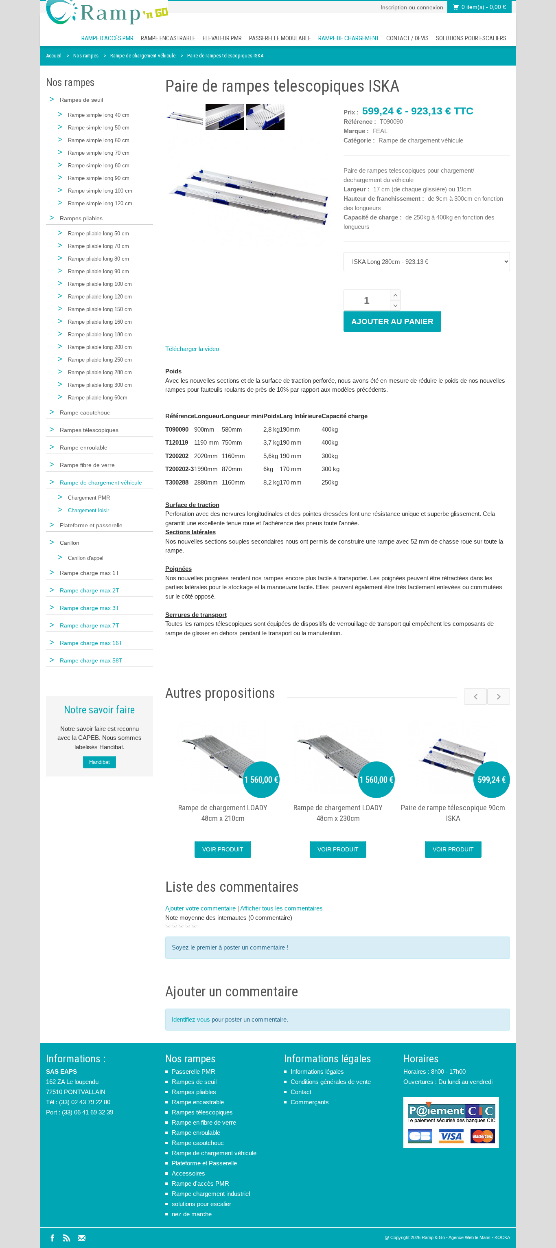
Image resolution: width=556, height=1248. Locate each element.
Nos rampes (86, 56)
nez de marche (192, 1214)
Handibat (99, 762)
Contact (301, 1091)
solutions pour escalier (201, 1203)
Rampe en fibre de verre (204, 1122)
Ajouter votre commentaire (200, 908)
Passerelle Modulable (280, 38)
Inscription (394, 7)
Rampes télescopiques (202, 1112)
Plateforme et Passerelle (204, 1163)
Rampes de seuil (194, 1081)
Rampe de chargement (348, 38)
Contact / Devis (407, 38)
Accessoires (188, 1173)
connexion (430, 7)
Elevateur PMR (222, 38)
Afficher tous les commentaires (281, 908)
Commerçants (310, 1102)
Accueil (53, 56)
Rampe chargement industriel (211, 1193)
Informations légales (317, 1071)
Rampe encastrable (168, 38)
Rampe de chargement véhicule (142, 56)
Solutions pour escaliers (471, 38)
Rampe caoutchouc (198, 1142)
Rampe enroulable (196, 1132)
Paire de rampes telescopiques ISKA (225, 56)
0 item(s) (484, 7)
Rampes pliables (194, 1091)
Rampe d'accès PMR (107, 38)
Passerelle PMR (193, 1071)
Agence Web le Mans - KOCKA (479, 1237)
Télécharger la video (192, 348)
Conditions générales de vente (331, 1081)
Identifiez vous (191, 1019)
